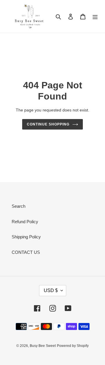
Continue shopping (48, 124)
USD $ (51, 290)
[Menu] (95, 16)
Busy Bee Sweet (43, 346)
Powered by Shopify (73, 346)
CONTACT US (26, 252)
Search (18, 206)
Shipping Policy (26, 236)
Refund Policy (25, 221)
